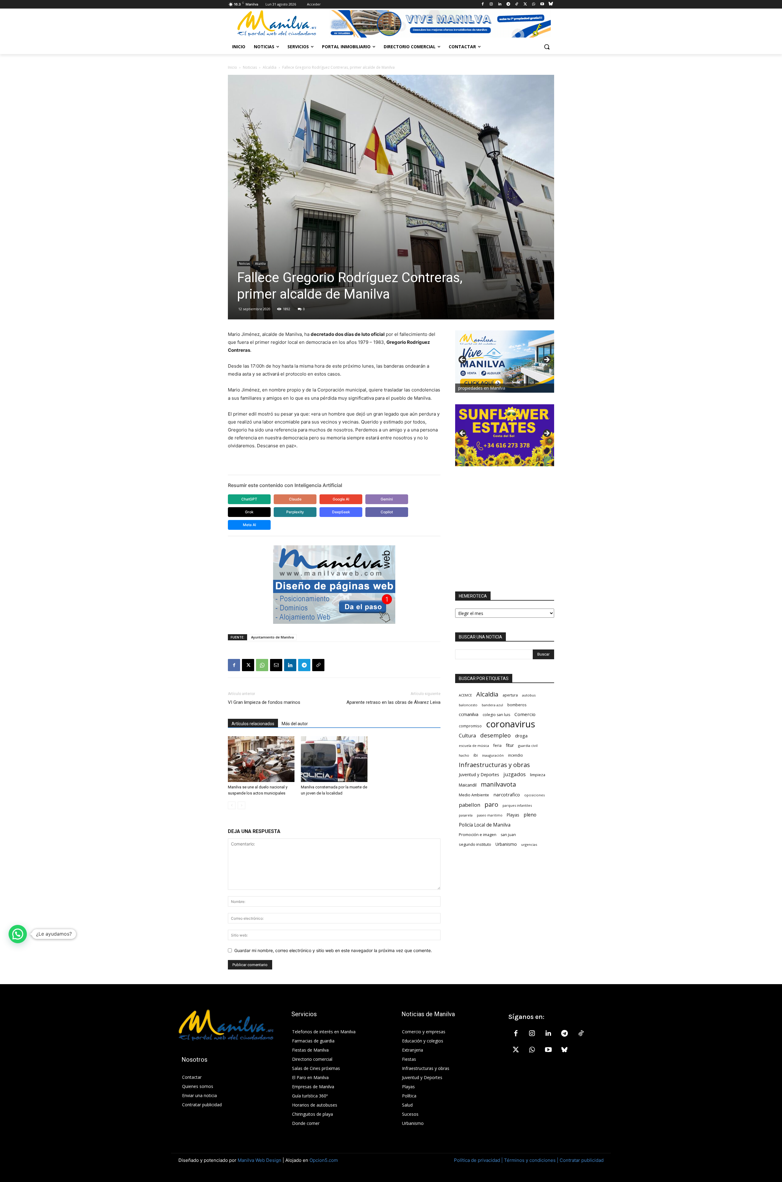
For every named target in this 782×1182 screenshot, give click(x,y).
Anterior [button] (462, 360)
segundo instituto (475, 844)
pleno (530, 815)
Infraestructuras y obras (494, 765)
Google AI (341, 499)
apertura (510, 695)
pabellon (469, 805)
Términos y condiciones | (531, 1160)
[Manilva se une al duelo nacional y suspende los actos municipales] (261, 759)
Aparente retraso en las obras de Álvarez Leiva (393, 702)
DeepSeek (341, 512)
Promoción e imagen (477, 834)
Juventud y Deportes (479, 774)
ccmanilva (468, 714)
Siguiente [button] (546, 360)
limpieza (537, 774)
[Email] (276, 665)
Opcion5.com (323, 1160)
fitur (510, 745)
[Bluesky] (550, 4)
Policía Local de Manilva (484, 825)
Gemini (387, 499)
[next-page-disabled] (241, 805)
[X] (525, 4)
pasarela (466, 815)
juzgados (514, 774)
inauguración (493, 755)
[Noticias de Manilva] (277, 23)
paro (491, 804)
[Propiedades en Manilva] (504, 361)
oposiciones (534, 795)
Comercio (524, 714)
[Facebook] (482, 4)
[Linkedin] (499, 4)
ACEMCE (465, 695)
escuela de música (474, 745)
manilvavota (498, 784)
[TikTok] (516, 4)
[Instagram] (491, 4)
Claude (295, 499)
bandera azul (492, 705)
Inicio (232, 67)
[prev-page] (232, 805)
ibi (475, 755)
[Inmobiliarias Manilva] (440, 24)
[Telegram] (508, 4)
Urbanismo (506, 844)
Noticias (250, 67)
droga (521, 736)
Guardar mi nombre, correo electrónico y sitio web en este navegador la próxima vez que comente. (333, 950)
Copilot (387, 512)
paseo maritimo (489, 815)
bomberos (517, 704)
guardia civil (528, 745)
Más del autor (295, 723)
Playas (513, 815)
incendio (515, 755)
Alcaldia (269, 67)
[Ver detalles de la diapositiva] (504, 435)
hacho (464, 755)
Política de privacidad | (479, 1160)
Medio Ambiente (474, 795)
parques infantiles (517, 805)
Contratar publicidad (582, 1160)
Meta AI (249, 524)
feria (497, 745)
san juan (508, 834)
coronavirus (510, 724)
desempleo (495, 735)
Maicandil (468, 785)
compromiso (470, 725)
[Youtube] (542, 4)
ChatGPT (249, 499)
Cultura (467, 736)
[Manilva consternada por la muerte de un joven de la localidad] (334, 759)
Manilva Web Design (259, 1160)
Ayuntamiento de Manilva (272, 637)
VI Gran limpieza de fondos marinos (264, 702)
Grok (249, 512)
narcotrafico (506, 794)
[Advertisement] (504, 529)
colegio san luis (496, 714)
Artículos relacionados (253, 723)
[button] (546, 46)
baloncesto (468, 705)
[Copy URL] (318, 665)
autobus (528, 695)
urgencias (529, 844)
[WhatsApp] (533, 4)
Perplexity (295, 512)
